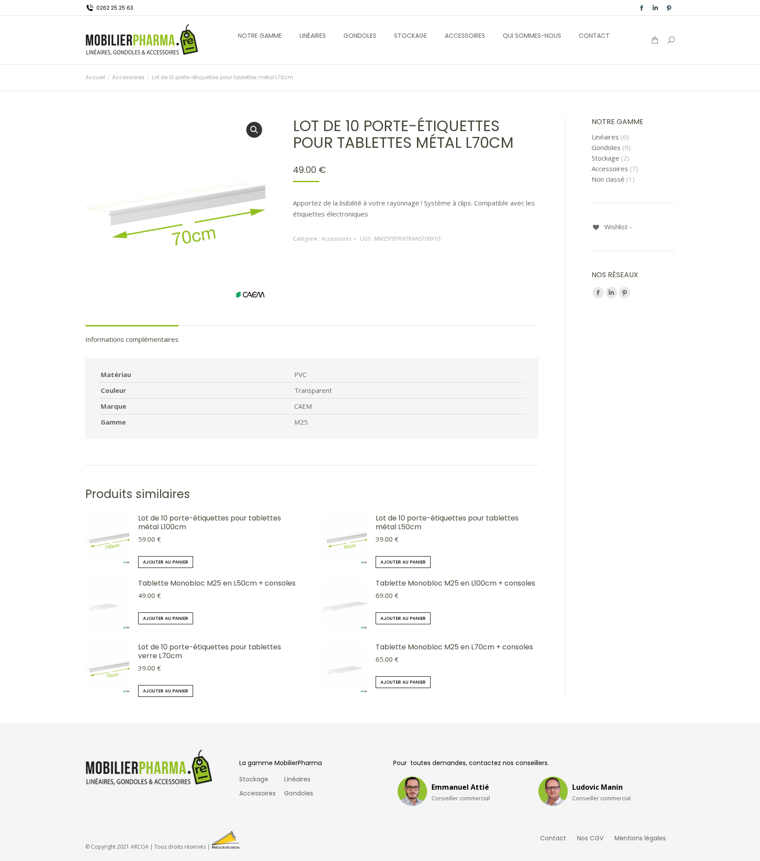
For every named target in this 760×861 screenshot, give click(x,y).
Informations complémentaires (132, 339)
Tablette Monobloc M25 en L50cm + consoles (217, 583)
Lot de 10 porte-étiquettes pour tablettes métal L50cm (447, 522)
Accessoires (336, 238)
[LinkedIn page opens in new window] (655, 8)
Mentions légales (640, 838)
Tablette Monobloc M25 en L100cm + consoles (455, 583)
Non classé (608, 179)
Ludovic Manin (597, 787)
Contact (553, 838)
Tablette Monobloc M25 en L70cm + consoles (454, 647)
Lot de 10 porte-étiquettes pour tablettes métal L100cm (209, 522)
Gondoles (606, 147)
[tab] (132, 335)
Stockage (605, 158)
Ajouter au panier (165, 562)
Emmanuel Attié (460, 787)
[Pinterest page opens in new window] (669, 8)
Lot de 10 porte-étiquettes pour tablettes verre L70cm (209, 651)
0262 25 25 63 (114, 7)
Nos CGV (590, 838)
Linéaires (605, 137)
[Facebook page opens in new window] (641, 8)
